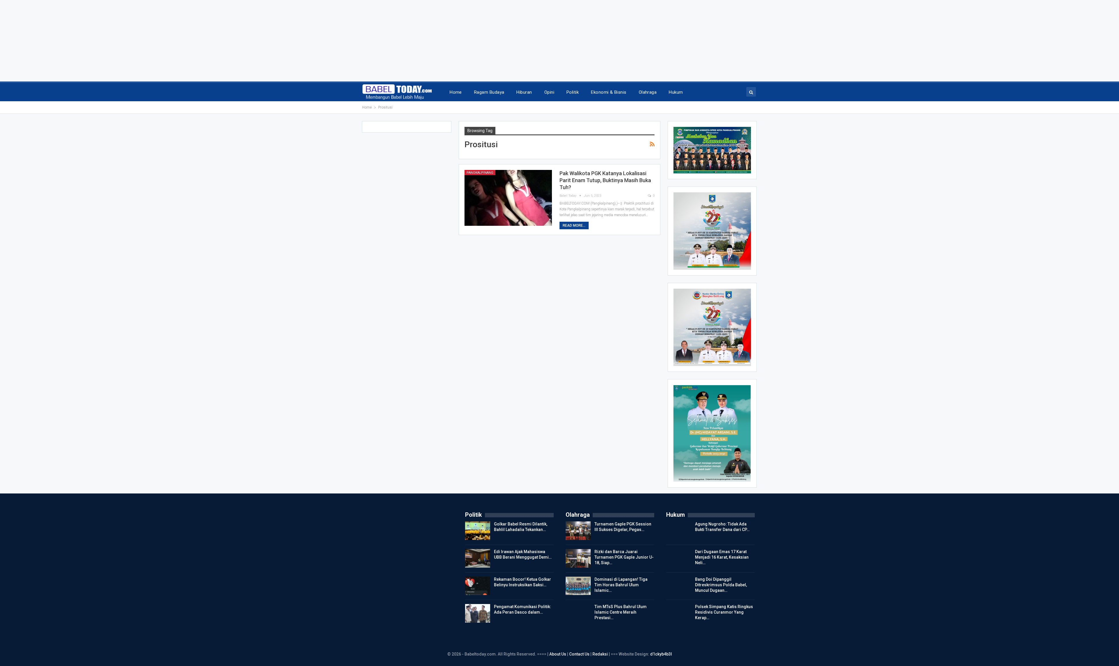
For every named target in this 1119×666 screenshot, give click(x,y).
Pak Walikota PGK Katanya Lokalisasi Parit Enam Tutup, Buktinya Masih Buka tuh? (605, 180)
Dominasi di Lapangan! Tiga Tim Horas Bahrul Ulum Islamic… (621, 585)
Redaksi (600, 654)
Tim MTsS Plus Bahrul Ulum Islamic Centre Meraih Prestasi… (620, 612)
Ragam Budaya (489, 92)
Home (456, 92)
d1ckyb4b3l (661, 654)
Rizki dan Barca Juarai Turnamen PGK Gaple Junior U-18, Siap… (624, 557)
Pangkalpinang (480, 173)
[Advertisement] (175, 40)
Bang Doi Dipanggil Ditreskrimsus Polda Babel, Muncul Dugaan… (721, 585)
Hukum (676, 92)
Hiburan (524, 92)
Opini (549, 92)
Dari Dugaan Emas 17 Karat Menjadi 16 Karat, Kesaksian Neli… (722, 557)
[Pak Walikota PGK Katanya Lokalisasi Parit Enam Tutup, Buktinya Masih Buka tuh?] (508, 198)
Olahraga (648, 92)
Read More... (574, 225)
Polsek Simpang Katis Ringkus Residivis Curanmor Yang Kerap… (724, 612)
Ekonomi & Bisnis (608, 92)
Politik (572, 92)
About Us (558, 654)
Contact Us (579, 654)
